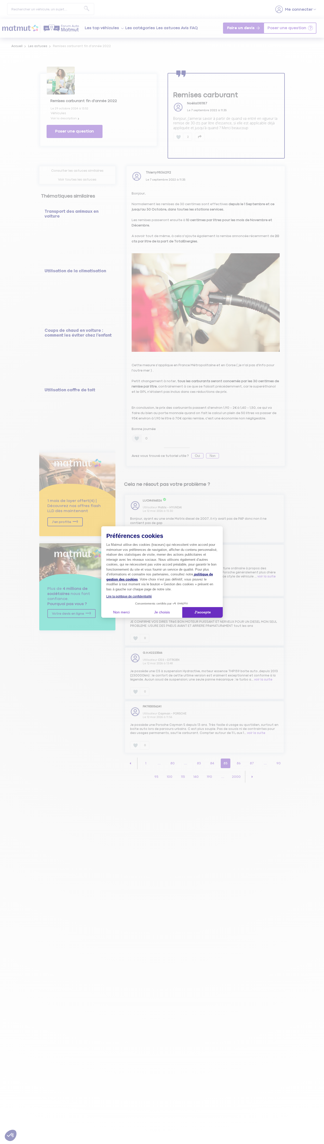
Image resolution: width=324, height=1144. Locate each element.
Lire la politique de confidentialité (129, 596)
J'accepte (202, 612)
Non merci (121, 612)
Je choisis (162, 612)
